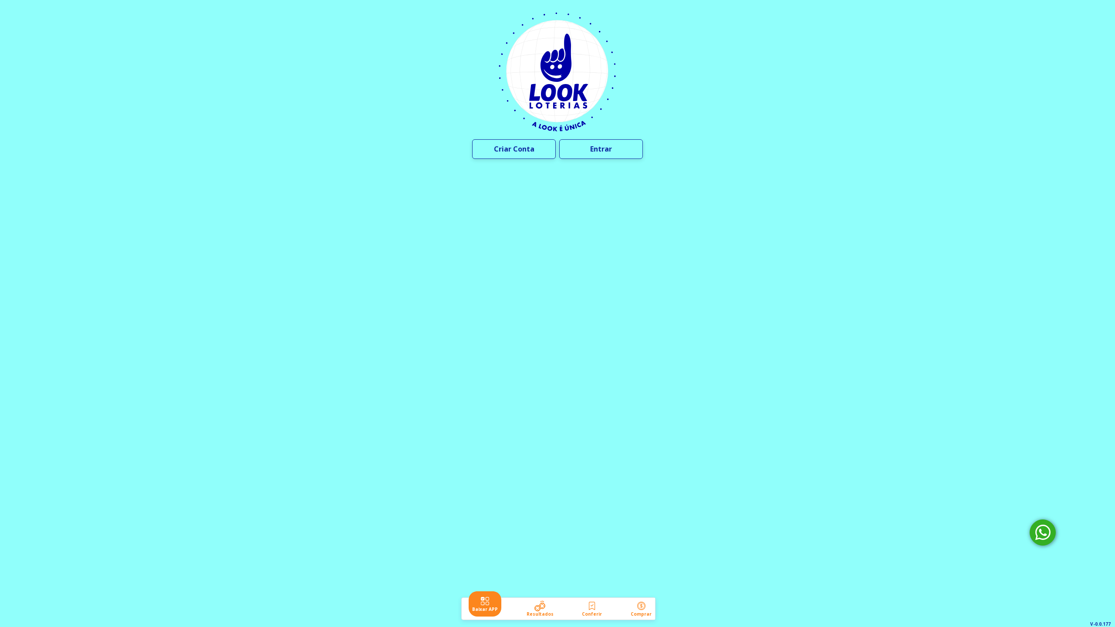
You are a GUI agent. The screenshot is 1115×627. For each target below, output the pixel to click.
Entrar (601, 149)
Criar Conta (514, 149)
